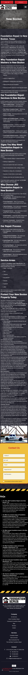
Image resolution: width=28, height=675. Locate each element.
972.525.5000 (6, 670)
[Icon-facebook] (13, 666)
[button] (25, 7)
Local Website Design (7, 668)
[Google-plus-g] (15, 666)
